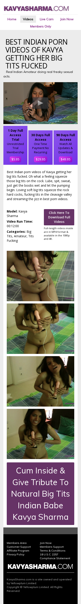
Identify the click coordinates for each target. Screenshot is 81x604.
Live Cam (47, 19)
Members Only (40, 26)
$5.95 (15, 159)
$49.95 (65, 159)
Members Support (52, 546)
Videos (28, 19)
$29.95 (40, 159)
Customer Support (19, 546)
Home (11, 19)
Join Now (67, 19)
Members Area (17, 543)
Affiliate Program (18, 550)
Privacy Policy (15, 554)
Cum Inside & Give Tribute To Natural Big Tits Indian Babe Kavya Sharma (40, 493)
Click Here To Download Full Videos (59, 217)
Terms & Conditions (52, 550)
